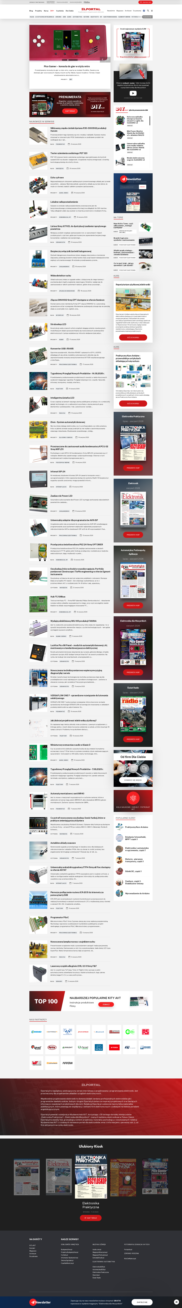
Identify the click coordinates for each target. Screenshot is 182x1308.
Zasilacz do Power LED (61, 496)
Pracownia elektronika (68, 364)
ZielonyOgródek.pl (67, 1260)
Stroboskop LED (58, 324)
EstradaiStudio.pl (98, 1258)
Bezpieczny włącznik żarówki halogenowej (70, 251)
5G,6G (32, 17)
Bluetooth (95, 17)
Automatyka (77, 17)
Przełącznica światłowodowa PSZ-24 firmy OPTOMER (76, 544)
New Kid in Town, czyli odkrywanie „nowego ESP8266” (123, 226)
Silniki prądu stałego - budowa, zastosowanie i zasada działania (124, 252)
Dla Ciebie (70, 11)
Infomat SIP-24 (57, 471)
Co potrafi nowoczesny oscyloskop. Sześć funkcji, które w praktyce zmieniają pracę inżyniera (77, 819)
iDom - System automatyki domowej (67, 422)
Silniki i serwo (61, 636)
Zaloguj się (147, 2)
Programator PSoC (59, 917)
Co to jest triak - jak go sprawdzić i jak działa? (123, 264)
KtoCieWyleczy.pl (130, 1258)
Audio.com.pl (97, 1249)
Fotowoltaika (137, 17)
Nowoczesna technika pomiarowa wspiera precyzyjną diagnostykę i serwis (76, 671)
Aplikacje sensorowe (67, 291)
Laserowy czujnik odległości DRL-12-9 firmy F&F (73, 966)
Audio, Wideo (63, 193)
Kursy (46, 11)
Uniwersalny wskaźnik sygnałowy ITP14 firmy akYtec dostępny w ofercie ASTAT (80, 868)
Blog (31, 11)
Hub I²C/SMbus (57, 596)
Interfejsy (60, 315)
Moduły (130, 125)
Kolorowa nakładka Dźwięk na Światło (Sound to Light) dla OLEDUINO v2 (135, 120)
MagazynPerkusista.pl (100, 1255)
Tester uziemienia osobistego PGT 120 (68, 153)
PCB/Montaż (60, 144)
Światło (62, 413)
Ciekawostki (60, 242)
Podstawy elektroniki (73, 85)
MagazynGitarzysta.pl (100, 1252)
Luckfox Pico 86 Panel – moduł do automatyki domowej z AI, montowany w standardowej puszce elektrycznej (78, 646)
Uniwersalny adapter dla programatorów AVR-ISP (74, 520)
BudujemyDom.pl (66, 1249)
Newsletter (111, 11)
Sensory (59, 981)
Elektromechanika (110, 17)
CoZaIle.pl (64, 1255)
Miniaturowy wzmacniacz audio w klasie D (70, 745)
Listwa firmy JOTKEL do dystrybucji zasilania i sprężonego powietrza (78, 227)
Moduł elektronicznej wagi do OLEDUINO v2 (136, 159)
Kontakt (32, 1248)
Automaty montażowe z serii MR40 (67, 793)
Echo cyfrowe (57, 177)
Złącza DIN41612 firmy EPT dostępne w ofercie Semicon (77, 300)
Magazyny (119, 11)
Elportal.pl (96, 1275)
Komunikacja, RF (65, 217)
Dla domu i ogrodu (65, 437)
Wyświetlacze (61, 487)
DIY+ (52, 11)
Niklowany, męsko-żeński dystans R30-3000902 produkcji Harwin (78, 129)
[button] (102, 60)
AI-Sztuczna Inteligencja (44, 17)
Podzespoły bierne (62, 462)
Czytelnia (60, 11)
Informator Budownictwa (69, 1258)
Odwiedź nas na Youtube (133, 98)
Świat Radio (97, 1278)
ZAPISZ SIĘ (142, 1302)
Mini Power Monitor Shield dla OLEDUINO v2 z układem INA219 (135, 133)
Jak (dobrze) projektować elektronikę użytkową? (73, 720)
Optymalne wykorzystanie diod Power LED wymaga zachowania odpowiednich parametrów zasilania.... (79, 501)
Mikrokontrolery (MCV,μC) (125, 231)
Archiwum (128, 11)
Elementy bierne (124, 17)
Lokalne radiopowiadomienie (64, 202)
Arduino (58, 17)
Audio (69, 17)
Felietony (59, 389)
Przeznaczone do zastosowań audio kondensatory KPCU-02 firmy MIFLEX (79, 447)
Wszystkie (147, 17)
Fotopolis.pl (128, 1249)
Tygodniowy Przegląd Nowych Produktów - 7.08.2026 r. (76, 769)
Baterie (86, 17)
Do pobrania (137, 11)
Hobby (61, 339)
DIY (101, 17)
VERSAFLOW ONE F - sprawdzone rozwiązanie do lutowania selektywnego (79, 696)
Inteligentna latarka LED (62, 397)
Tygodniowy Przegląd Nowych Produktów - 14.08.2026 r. (77, 373)
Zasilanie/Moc (64, 266)
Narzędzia (60, 168)
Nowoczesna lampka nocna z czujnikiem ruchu (72, 941)
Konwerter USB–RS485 (62, 348)
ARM (64, 17)
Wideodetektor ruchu (60, 275)
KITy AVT (32, 1245)
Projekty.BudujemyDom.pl (69, 1252)
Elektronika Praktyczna (101, 1272)
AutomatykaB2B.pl (99, 1269)
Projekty (38, 11)
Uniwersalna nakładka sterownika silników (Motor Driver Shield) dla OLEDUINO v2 (136, 147)
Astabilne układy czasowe (63, 843)
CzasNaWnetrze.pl (67, 1263)
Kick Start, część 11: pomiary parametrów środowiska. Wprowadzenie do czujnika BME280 (69, 69)
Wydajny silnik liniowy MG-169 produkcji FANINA (73, 621)
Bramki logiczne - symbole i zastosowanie (124, 239)
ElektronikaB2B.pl (99, 1267)
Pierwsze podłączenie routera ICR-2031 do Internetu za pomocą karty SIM (77, 893)
